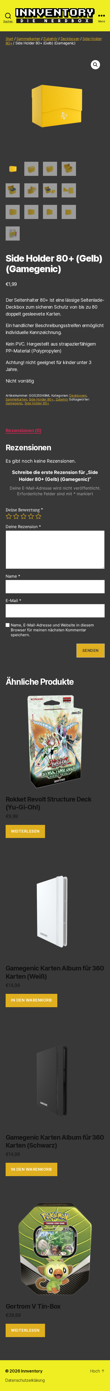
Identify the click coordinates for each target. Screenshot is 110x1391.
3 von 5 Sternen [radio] (23, 516)
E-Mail (13, 600)
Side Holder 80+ (41, 399)
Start (10, 38)
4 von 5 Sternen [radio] (31, 516)
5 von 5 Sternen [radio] (38, 516)
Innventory (31, 1371)
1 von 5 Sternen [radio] (9, 516)
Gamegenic (14, 403)
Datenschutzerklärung (25, 1380)
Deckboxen (70, 38)
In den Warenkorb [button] (31, 1000)
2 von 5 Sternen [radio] (16, 516)
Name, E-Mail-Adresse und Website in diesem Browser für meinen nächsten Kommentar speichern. (52, 630)
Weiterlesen (25, 831)
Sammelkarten (28, 38)
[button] (95, 64)
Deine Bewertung (24, 510)
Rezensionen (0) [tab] (23, 430)
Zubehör (50, 38)
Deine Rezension (23, 527)
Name (13, 576)
